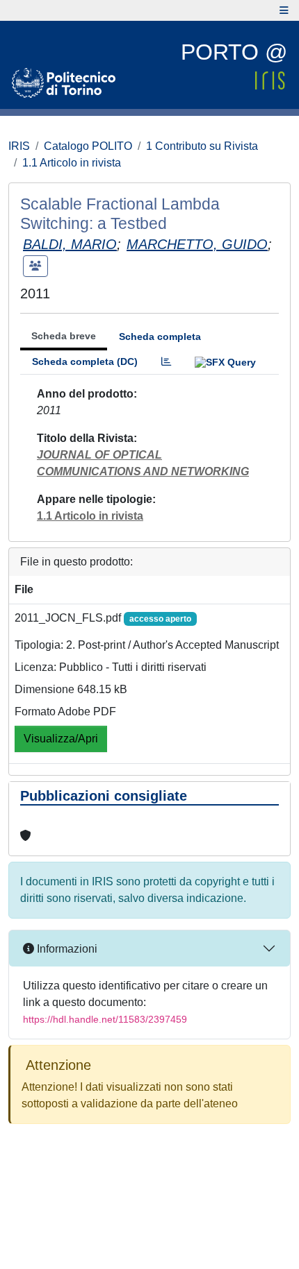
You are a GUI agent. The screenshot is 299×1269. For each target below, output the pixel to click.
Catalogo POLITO (88, 146)
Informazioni (65, 949)
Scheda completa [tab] (160, 336)
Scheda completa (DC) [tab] (85, 361)
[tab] (166, 362)
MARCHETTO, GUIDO (197, 244)
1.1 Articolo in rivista (71, 163)
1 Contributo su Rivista (202, 146)
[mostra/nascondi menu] (284, 10)
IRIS (19, 146)
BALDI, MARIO (70, 244)
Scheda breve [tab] (63, 335)
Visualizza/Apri (61, 738)
